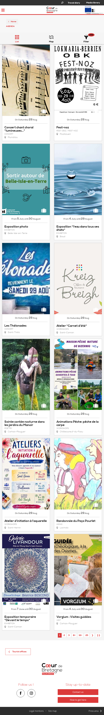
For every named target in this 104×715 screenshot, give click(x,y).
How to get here (78, 699)
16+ (80, 635)
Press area (93, 710)
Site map (52, 710)
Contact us (78, 692)
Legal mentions (36, 710)
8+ (74, 635)
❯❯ (98, 635)
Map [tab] (51, 41)
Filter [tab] (86, 41)
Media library (93, 2)
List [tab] (17, 41)
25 (86, 635)
